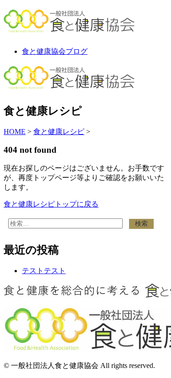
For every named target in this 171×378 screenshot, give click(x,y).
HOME (15, 131)
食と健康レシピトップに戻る (51, 204)
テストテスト (44, 270)
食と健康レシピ (58, 131)
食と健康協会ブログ (55, 51)
